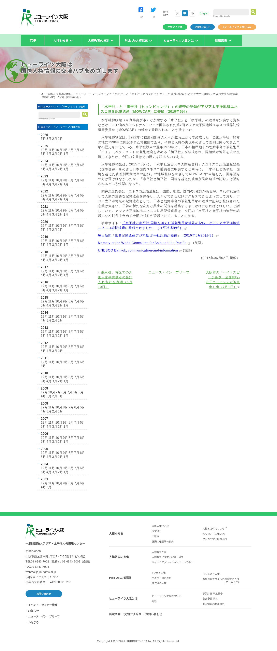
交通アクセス (175, 27)
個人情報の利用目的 (213, 603)
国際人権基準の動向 (60, 93)
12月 (44, 150)
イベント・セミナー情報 (42, 604)
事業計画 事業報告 (213, 593)
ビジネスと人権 (211, 573)
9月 (65, 150)
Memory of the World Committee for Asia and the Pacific (142, 243)
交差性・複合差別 (161, 578)
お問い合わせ (202, 27)
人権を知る (116, 533)
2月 (54, 138)
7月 (76, 150)
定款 (154, 601)
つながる (33, 622)
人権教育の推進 (119, 556)
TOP (33, 40)
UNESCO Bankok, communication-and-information (138, 250)
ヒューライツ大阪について (166, 596)
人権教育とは (159, 552)
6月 (82, 150)
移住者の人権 (159, 583)
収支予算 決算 (210, 598)
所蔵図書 (114, 614)
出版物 (155, 536)
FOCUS (156, 531)
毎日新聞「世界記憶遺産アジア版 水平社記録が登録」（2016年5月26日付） (156, 235)
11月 (51, 150)
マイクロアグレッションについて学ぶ (172, 562)
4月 (49, 153)
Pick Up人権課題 (120, 577)
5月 (43, 138)
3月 (49, 138)
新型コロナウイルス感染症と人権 (222, 580)
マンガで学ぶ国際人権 (215, 539)
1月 (60, 138)
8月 (71, 150)
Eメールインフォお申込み (237, 27)
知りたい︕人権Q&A (214, 533)
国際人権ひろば (160, 526)
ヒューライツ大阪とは (123, 598)
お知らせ (33, 610)
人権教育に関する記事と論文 (168, 557)
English (204, 13)
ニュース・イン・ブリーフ (92, 93)
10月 (58, 150)
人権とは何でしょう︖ (215, 528)
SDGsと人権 (159, 572)
